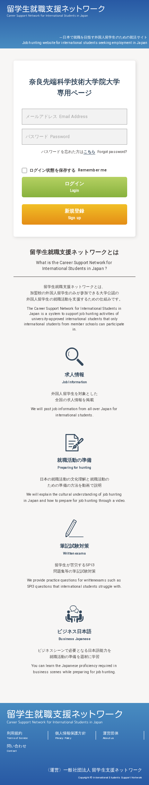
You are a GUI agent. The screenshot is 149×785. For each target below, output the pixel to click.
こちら (89, 152)
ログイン (74, 187)
